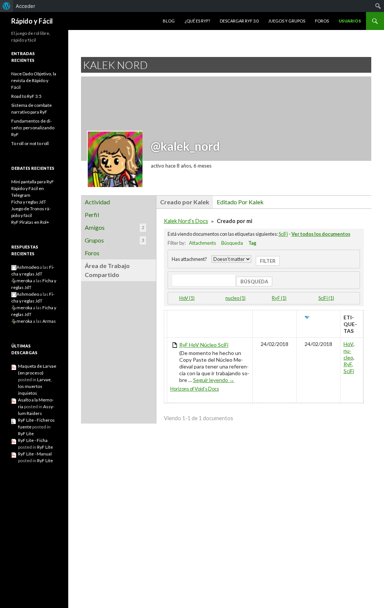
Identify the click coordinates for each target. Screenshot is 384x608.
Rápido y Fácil (32, 21)
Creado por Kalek (184, 201)
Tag (252, 243)
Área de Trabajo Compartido (107, 270)
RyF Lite (26, 433)
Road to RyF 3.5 (26, 96)
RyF (348, 364)
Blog (169, 20)
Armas (49, 321)
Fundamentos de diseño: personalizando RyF (32, 127)
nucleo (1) (235, 298)
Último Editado (319, 320)
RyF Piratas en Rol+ (30, 222)
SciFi (283, 234)
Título (180, 317)
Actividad (97, 201)
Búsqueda (232, 243)
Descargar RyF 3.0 (239, 20)
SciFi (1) (326, 298)
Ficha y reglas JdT (28, 202)
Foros (322, 20)
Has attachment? (189, 259)
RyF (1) (279, 298)
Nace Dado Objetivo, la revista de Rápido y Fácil (33, 80)
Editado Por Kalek (240, 201)
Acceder (25, 6)
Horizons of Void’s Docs (194, 389)
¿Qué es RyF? (197, 20)
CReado (274, 317)
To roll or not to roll (30, 143)
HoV (348, 344)
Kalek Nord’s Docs (186, 221)
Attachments (202, 243)
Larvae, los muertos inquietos (35, 386)
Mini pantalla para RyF (32, 181)
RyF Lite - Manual (35, 454)
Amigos (114, 227)
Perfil (92, 214)
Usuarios (350, 20)
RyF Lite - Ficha (33, 440)
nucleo (348, 354)
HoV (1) (187, 298)
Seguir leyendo (213, 380)
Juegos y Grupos (286, 20)
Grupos (114, 240)
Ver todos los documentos (320, 234)
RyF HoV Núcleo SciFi (203, 344)
